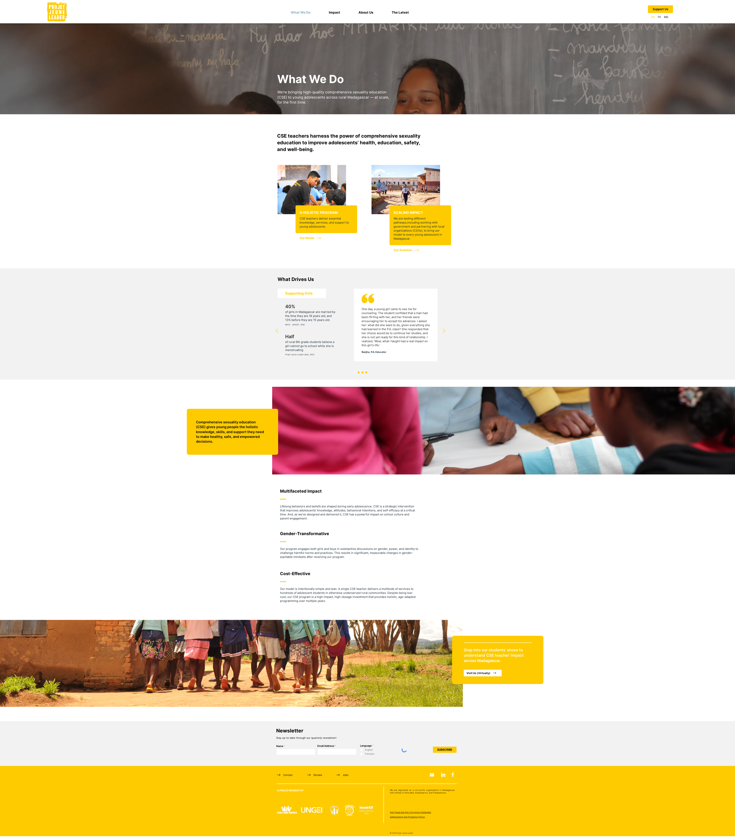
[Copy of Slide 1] (358, 372)
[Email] (431, 774)
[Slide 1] (355, 372)
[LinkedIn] (443, 774)
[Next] (444, 331)
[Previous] (277, 331)
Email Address (325, 746)
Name (279, 746)
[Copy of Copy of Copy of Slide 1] (366, 372)
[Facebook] (452, 774)
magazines (396, 355)
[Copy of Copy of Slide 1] (362, 372)
